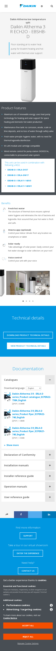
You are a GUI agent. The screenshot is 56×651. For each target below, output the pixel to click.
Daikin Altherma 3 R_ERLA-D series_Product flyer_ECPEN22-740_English (28, 414)
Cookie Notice (10, 618)
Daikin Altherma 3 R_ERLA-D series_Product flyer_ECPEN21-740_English (28, 431)
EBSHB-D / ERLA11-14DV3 (19, 180)
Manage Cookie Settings (28, 643)
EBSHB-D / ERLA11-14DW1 (19, 186)
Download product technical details (28, 335)
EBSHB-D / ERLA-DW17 (18, 175)
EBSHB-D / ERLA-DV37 (17, 169)
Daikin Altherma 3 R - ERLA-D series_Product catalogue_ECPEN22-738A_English (31, 397)
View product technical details (28, 345)
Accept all (28, 625)
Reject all (28, 636)
